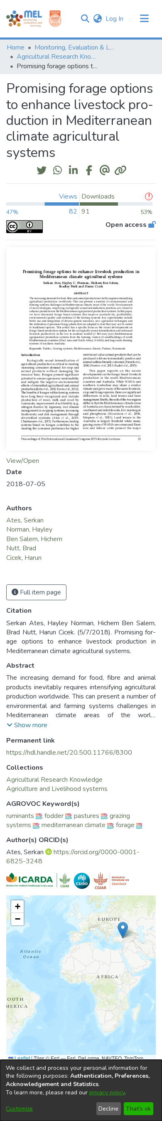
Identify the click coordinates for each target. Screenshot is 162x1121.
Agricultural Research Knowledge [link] (58, 56)
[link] (54, 779)
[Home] (24, 18)
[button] (85, 19)
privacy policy (107, 1092)
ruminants (20, 815)
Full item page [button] (39, 592)
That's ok (138, 1109)
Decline (108, 1109)
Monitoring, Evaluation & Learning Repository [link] (76, 47)
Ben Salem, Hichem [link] (34, 539)
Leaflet (21, 1057)
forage (125, 825)
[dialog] (81, 1090)
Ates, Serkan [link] (25, 520)
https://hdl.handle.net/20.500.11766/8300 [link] (69, 752)
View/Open (22, 460)
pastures (86, 815)
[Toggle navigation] (144, 19)
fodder (54, 815)
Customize (19, 1109)
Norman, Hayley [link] (29, 529)
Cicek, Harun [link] (24, 557)
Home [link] (16, 47)
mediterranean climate (74, 825)
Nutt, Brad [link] (21, 548)
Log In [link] (115, 18)
